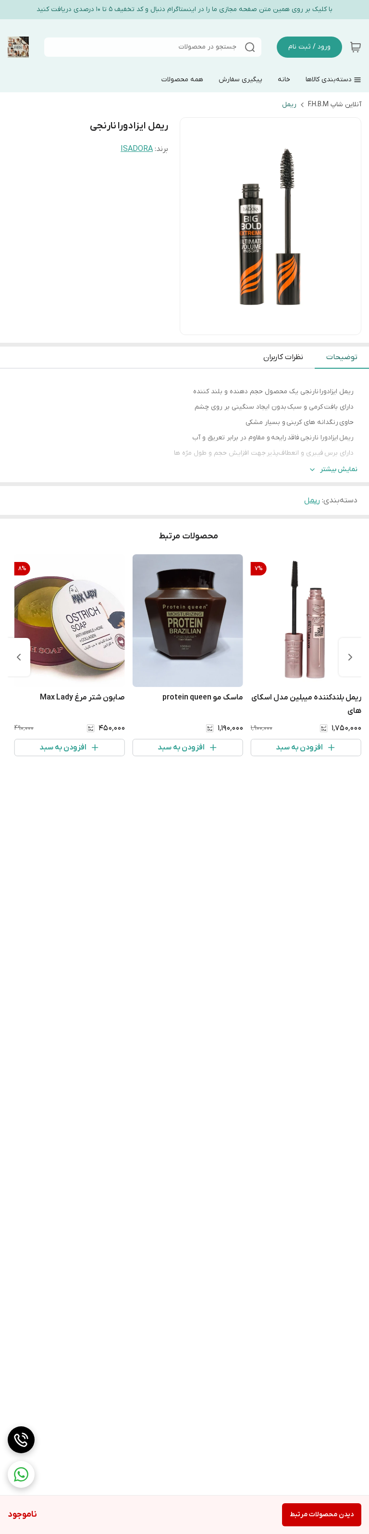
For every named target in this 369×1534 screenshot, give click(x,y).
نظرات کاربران (283, 357)
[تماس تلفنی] (21, 1439)
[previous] (350, 657)
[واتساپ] (21, 1474)
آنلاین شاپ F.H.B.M (334, 104)
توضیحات (341, 357)
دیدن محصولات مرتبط (322, 1514)
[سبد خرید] (355, 47)
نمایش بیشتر (338, 469)
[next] (18, 657)
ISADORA (137, 149)
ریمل (289, 104)
